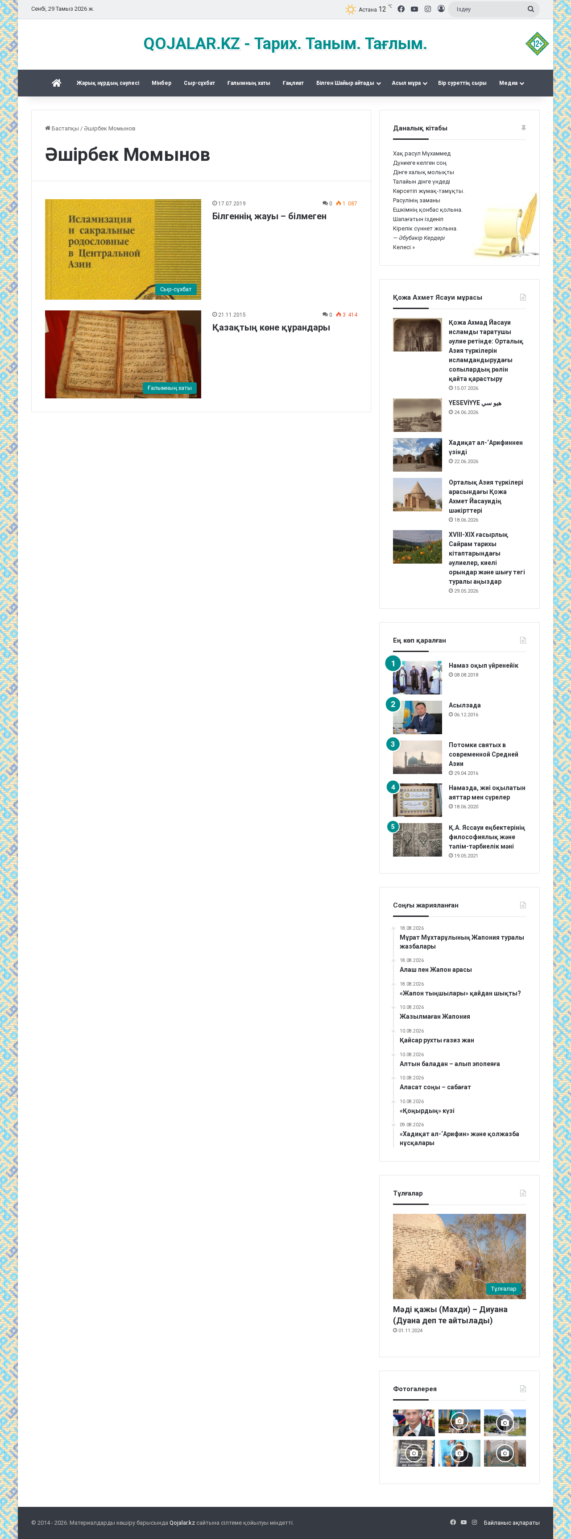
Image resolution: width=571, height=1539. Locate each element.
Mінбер (161, 83)
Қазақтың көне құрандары (271, 327)
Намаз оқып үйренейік (483, 665)
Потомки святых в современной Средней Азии (483, 754)
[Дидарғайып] (505, 1422)
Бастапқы (64, 128)
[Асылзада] (417, 717)
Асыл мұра (406, 83)
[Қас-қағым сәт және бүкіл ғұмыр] (414, 1422)
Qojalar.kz (182, 1522)
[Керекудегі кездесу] (459, 1421)
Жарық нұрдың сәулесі (108, 83)
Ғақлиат (293, 83)
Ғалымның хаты (249, 83)
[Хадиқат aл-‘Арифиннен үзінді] (417, 455)
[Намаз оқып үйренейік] (417, 677)
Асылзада (465, 705)
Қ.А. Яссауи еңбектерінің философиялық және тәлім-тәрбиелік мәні (487, 837)
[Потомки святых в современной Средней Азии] (417, 757)
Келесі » (404, 247)
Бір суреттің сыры (462, 83)
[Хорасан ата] (505, 1453)
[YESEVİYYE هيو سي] (417, 415)
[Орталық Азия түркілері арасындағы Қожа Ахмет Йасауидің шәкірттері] (417, 494)
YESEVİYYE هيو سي (475, 402)
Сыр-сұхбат (199, 83)
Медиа (508, 83)
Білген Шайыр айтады (345, 83)
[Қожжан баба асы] (414, 1453)
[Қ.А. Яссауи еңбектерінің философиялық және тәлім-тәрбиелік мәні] (417, 840)
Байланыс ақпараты (512, 1522)
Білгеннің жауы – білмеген (269, 216)
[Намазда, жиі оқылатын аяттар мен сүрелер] (417, 800)
